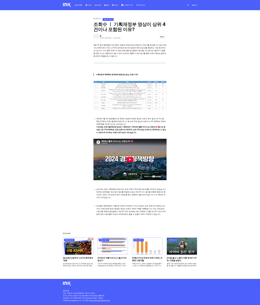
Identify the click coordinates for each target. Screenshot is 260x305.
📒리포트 (88, 5)
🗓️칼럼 (106, 5)
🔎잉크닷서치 (140, 5)
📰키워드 (115, 5)
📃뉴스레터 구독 (127, 5)
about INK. (78, 5)
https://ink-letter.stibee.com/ (99, 300)
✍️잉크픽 (98, 5)
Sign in (194, 5)
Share (162, 37)
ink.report (97, 18)
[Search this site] (188, 5)
